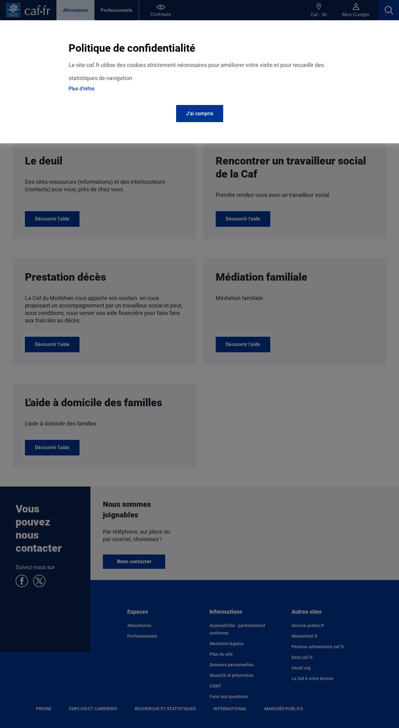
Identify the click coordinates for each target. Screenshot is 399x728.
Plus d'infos (81, 89)
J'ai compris (199, 114)
